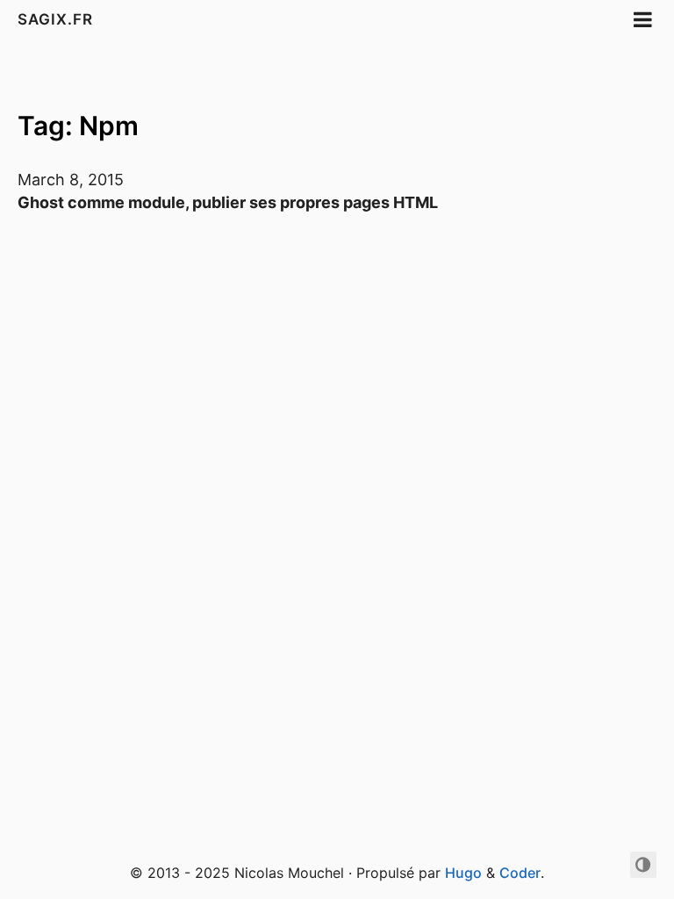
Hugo (463, 872)
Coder (520, 872)
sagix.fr (55, 19)
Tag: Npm (78, 125)
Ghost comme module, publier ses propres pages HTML (228, 202)
